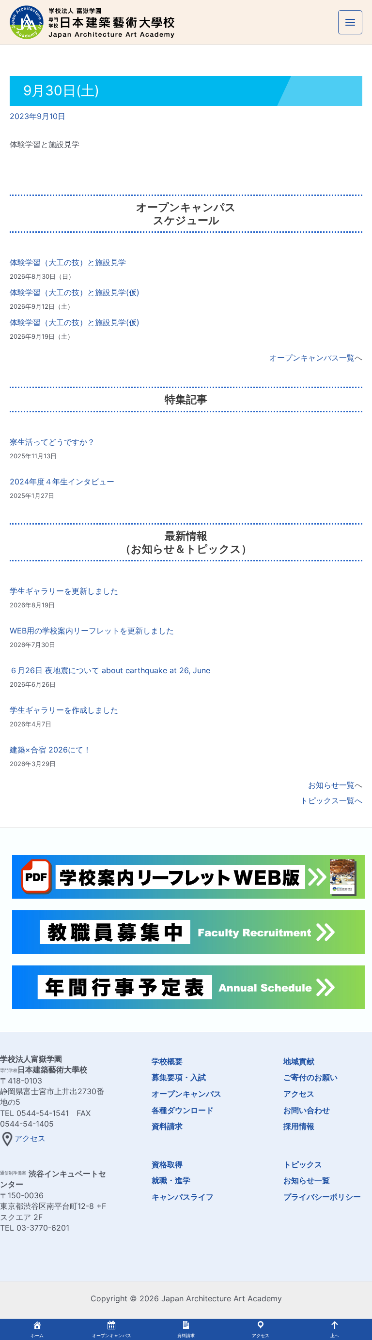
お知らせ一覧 (331, 785)
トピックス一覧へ (331, 800)
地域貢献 (298, 1061)
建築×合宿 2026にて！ (50, 749)
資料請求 (167, 1126)
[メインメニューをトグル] (350, 22)
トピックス (302, 1164)
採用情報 (298, 1126)
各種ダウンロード (183, 1110)
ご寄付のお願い (310, 1077)
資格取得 (167, 1164)
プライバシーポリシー (322, 1197)
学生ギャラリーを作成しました (64, 710)
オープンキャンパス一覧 (312, 357)
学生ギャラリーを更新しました (64, 591)
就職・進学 (171, 1180)
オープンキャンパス (186, 1094)
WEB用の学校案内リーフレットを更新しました (92, 630)
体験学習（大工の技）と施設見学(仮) (75, 292)
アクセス (30, 1138)
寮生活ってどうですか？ (52, 442)
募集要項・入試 (179, 1077)
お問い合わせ (306, 1110)
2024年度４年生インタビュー (62, 481)
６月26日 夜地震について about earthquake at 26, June (110, 670)
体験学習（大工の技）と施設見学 (68, 262)
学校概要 (167, 1061)
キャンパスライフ (183, 1197)
